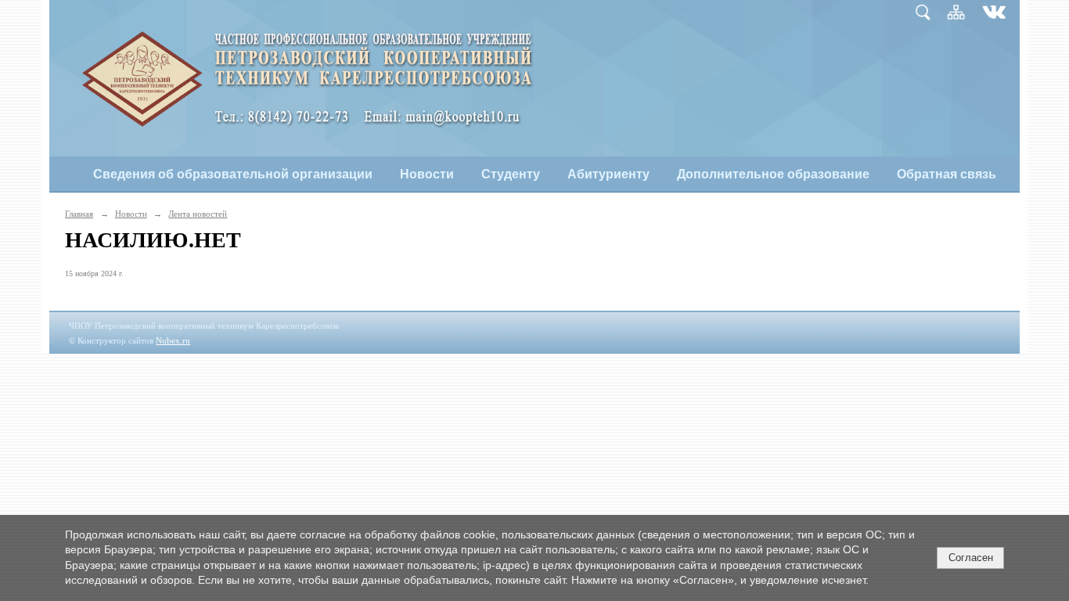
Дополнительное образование (773, 174)
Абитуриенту (608, 174)
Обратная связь (946, 174)
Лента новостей (197, 213)
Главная (79, 213)
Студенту (510, 174)
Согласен (970, 557)
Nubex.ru (173, 340)
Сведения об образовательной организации (233, 174)
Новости (427, 174)
